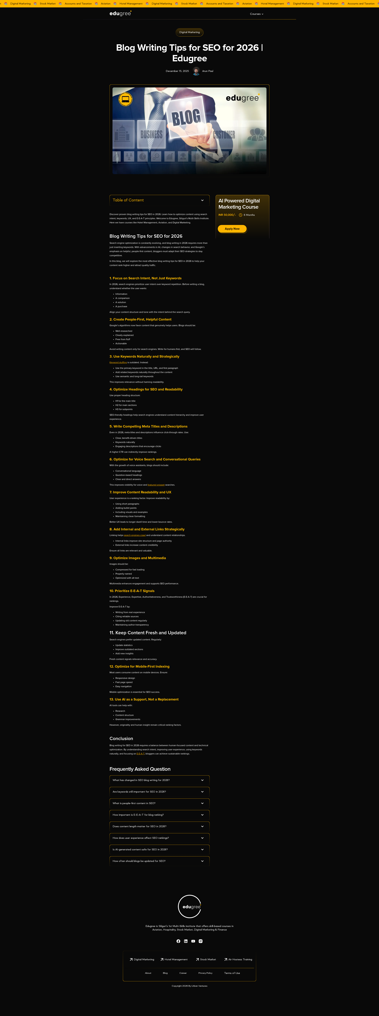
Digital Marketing (144, 959)
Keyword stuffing (118, 362)
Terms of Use (232, 973)
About (148, 973)
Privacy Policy (205, 973)
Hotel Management (176, 959)
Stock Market (208, 959)
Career (183, 973)
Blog (165, 973)
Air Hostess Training (240, 959)
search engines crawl (135, 535)
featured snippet (156, 485)
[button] (256, 14)
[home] (132, 13)
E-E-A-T (140, 754)
